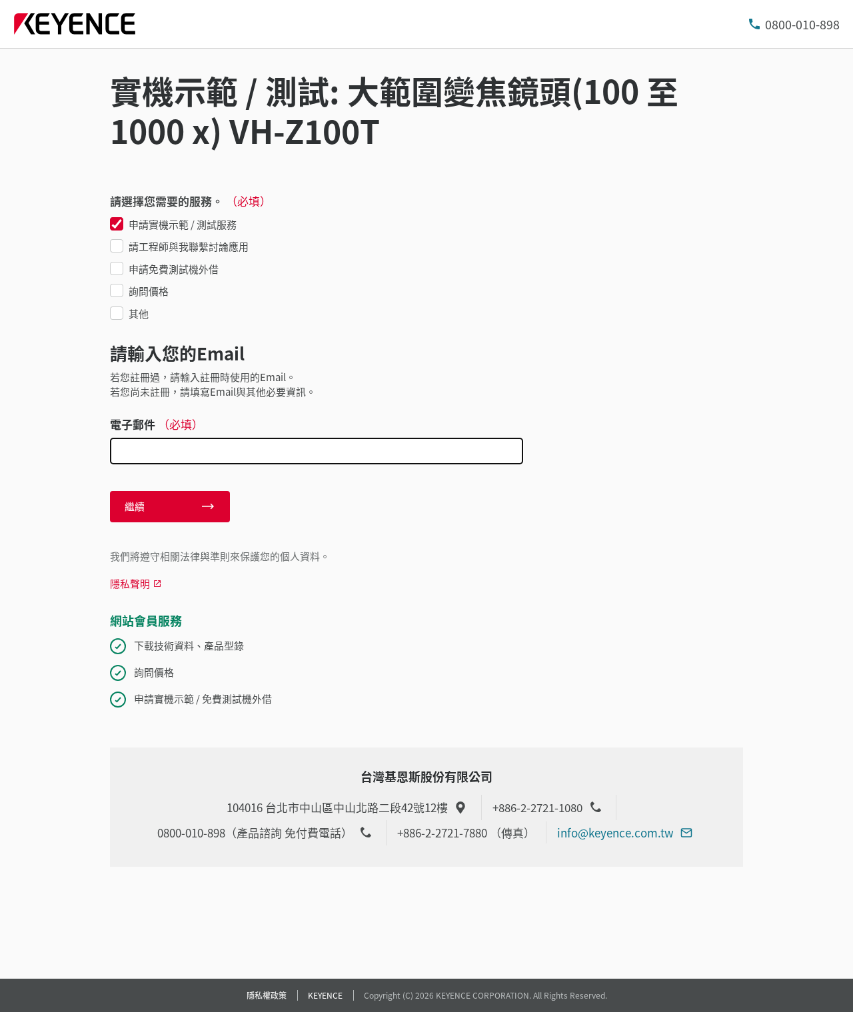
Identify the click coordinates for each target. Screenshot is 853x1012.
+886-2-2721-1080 (537, 807)
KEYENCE (325, 995)
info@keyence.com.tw (615, 832)
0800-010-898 (802, 24)
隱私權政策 (267, 995)
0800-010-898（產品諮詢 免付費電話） (255, 832)
